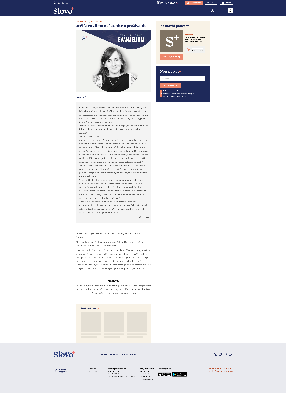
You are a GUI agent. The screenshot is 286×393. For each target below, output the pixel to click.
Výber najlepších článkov (172, 91)
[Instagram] (59, 3)
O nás (104, 354)
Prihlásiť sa (170, 85)
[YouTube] (63, 2)
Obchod (114, 354)
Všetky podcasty (171, 56)
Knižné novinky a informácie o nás (176, 96)
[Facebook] (55, 2)
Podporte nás (128, 354)
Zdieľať (79, 97)
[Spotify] (67, 2)
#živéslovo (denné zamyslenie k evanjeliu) (179, 94)
